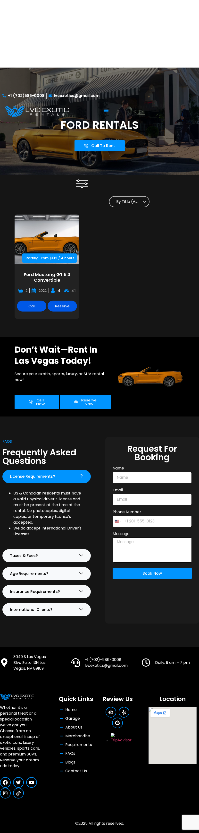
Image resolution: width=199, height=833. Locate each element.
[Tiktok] (18, 793)
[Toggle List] (144, 201)
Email (118, 490)
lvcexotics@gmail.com (106, 665)
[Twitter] (18, 782)
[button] (106, 110)
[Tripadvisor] (111, 712)
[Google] (117, 723)
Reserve (62, 306)
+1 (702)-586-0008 (103, 659)
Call (31, 306)
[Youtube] (31, 782)
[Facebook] (5, 782)
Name (118, 468)
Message (121, 534)
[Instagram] (5, 793)
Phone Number (127, 512)
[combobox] (127, 202)
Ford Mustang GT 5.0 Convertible (47, 277)
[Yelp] (124, 712)
